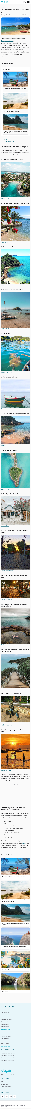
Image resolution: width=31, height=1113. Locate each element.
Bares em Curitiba (5, 1021)
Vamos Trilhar (5, 198)
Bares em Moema (5, 1024)
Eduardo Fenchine (6, 770)
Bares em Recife (5, 1026)
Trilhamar (3, 285)
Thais (2, 645)
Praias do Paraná (5, 1043)
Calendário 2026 (5, 1012)
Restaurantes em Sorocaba (7, 1060)
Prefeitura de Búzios (7, 570)
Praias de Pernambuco (6, 1036)
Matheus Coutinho (6, 372)
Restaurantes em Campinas (7, 1055)
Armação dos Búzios (7, 41)
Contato (3, 1089)
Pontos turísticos (9, 141)
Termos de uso (4, 1084)
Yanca (3, 689)
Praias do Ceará (4, 1041)
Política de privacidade (6, 1086)
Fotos (5, 139)
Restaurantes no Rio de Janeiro (8, 1053)
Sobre (2, 1081)
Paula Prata (4, 242)
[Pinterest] (10, 1096)
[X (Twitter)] (14, 1096)
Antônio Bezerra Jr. (6, 725)
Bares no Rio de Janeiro (6, 1019)
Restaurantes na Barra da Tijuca (8, 1058)
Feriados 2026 (4, 1010)
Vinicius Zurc (5, 526)
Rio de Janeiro (5, 7)
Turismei (3, 445)
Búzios (24, 843)
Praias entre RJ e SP (5, 1038)
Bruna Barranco (10, 15)
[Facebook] (2, 1096)
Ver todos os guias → (6, 1029)
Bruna (2, 409)
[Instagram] (6, 1096)
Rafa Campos (5, 328)
